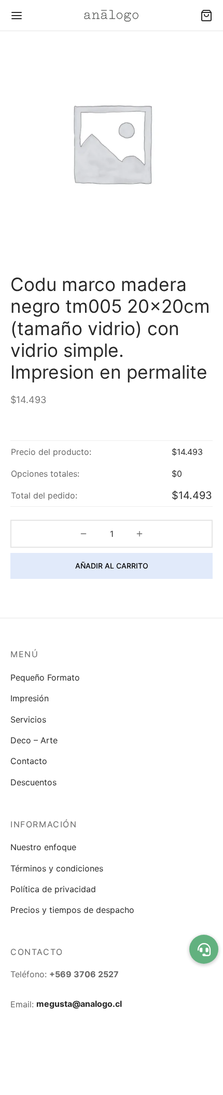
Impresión (29, 698)
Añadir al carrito (111, 565)
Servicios (28, 719)
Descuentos (33, 782)
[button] (203, 949)
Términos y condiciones (56, 868)
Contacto (28, 761)
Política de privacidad (53, 889)
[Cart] (206, 15)
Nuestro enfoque (43, 847)
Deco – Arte (34, 740)
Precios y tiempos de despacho (72, 910)
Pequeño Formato (45, 677)
